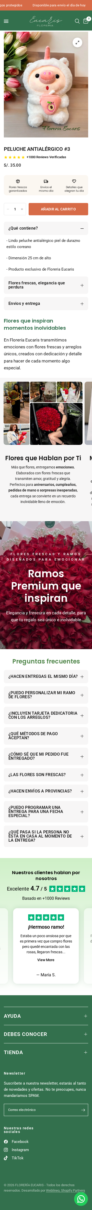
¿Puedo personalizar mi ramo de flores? (41, 694)
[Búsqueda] (77, 21)
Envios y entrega (24, 303)
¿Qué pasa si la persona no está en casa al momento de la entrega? (40, 836)
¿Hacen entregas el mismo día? (43, 676)
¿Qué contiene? (23, 228)
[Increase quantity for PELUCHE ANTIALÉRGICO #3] (22, 209)
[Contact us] (81, 1199)
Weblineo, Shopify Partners (65, 1190)
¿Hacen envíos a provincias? (40, 791)
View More (45, 960)
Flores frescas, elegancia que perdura (36, 285)
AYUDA (12, 1016)
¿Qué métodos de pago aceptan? (33, 735)
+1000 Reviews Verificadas (46, 157)
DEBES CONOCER (25, 1034)
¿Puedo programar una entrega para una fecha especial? (35, 811)
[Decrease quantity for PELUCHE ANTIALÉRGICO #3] (8, 209)
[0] (85, 21)
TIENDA (13, 1052)
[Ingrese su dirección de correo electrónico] (83, 1110)
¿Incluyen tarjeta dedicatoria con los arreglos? (42, 715)
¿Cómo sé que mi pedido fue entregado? (38, 756)
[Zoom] (77, 42)
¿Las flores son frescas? (37, 774)
